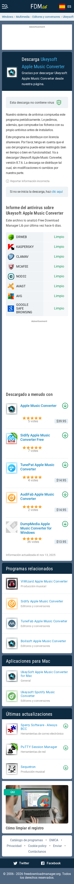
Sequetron (28, 767)
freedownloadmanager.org (42, 874)
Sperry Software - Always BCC (39, 727)
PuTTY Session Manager (39, 747)
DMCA (53, 840)
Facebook (54, 863)
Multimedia (23, 16)
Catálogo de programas (26, 840)
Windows (7, 16)
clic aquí (57, 192)
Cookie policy (37, 846)
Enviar (57, 846)
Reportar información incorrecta (30, 181)
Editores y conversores (46, 16)
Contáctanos (37, 851)
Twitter (24, 863)
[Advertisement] (37, 37)
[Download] (65, 726)
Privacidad (14, 846)
